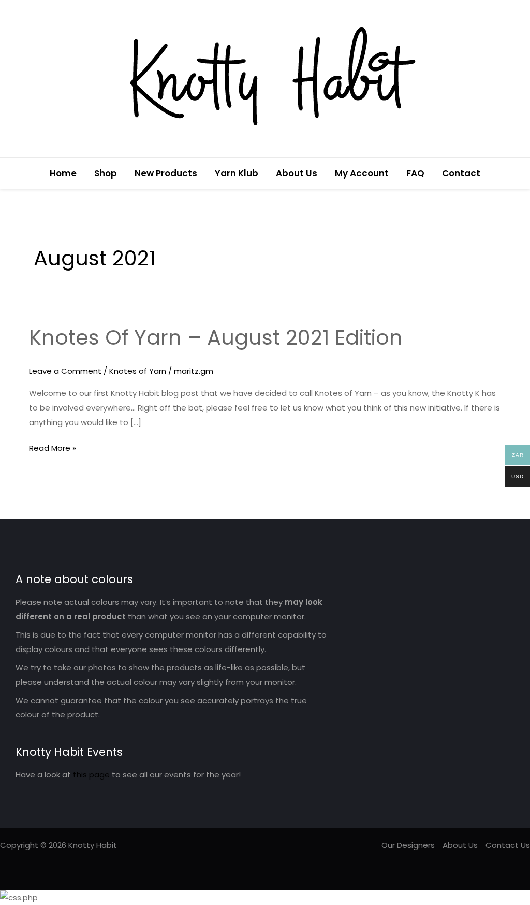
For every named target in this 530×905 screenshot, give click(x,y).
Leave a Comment (65, 370)
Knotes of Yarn (137, 370)
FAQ (415, 173)
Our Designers (408, 845)
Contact (461, 173)
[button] (516, 173)
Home (63, 173)
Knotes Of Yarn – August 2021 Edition (216, 337)
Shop (105, 173)
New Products (166, 173)
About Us (296, 173)
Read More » (52, 447)
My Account (362, 173)
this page (91, 774)
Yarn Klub (236, 173)
